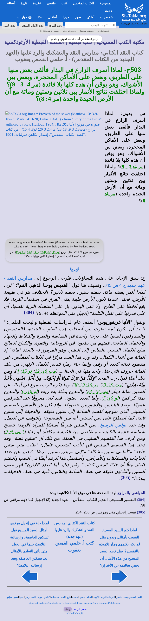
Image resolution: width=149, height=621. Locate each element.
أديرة (40, 597)
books (56, 31)
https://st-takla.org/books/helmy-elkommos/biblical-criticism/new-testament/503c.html (74, 602)
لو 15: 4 (24, 371)
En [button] (40, 17)
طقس (82, 597)
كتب (63, 597)
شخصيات (55, 597)
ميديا (21, 597)
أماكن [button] (90, 17)
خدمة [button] (109, 11)
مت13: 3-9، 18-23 (49, 252)
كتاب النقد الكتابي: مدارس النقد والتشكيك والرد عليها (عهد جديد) (74, 529)
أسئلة (89, 597)
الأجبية (96, 597)
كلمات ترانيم (30, 597)
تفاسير (119, 597)
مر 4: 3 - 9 (133, 166)
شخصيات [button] (107, 17)
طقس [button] (51, 3)
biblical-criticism (87, 31)
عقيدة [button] (37, 3)
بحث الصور (9, 25)
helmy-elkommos (69, 31)
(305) (125, 477)
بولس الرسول (112, 424)
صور (16, 597)
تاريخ (69, 597)
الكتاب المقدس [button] (83, 3)
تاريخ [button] (24, 3)
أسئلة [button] (11, 3)
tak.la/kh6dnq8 (75, 613)
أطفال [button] (52, 17)
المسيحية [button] (106, 3)
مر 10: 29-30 (86, 384)
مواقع (9, 597)
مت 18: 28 (97, 391)
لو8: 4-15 (21, 252)
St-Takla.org (45, 31)
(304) (29, 312)
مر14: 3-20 (33, 252)
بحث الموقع (55, 25)
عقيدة (75, 597)
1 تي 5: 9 (14, 431)
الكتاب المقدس (135, 597)
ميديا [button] (66, 17)
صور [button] (78, 17)
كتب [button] (64, 3)
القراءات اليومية (108, 597)
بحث (126, 597)
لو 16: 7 (110, 398)
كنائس (46, 597)
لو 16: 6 (29, 391)
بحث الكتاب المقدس (32, 25)
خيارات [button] (22, 17)
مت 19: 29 (111, 384)
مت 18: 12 (45, 371)
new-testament (103, 31)
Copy (68, 609)
